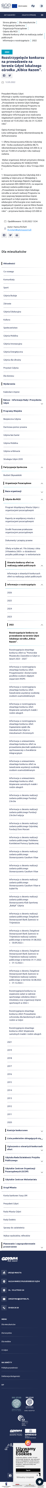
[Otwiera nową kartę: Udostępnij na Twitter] (9, 75)
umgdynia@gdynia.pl (18, 1299)
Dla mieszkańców (27, 22)
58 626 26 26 (13, 1308)
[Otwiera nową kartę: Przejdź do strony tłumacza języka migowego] (33, 6)
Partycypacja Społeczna (14, 25)
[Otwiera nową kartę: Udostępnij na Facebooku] (4, 75)
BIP (3, 1385)
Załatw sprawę (29, 15)
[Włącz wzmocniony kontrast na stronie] (41, 6)
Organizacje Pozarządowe (15, 28)
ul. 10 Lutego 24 (16, 1290)
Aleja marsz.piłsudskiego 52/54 (24, 1281)
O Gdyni (5, 1350)
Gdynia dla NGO (10, 31)
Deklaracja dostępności (11, 1376)
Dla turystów (7, 1333)
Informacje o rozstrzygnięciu (16, 40)
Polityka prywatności (10, 1368)
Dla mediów (6, 1342)
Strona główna (9, 22)
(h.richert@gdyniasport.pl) (19, 230)
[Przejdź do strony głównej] (6, 6)
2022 (34, 40)
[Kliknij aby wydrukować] (16, 235)
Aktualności (9, 15)
